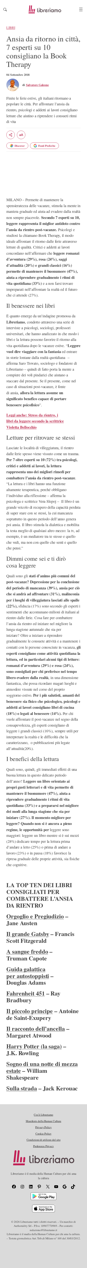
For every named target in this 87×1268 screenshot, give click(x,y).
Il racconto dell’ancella (35, 1028)
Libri (10, 27)
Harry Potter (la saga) (34, 1046)
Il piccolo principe (29, 1010)
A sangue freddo (27, 951)
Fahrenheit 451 (25, 993)
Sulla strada (21, 1088)
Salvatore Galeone (37, 85)
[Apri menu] (81, 9)
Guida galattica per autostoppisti (27, 972)
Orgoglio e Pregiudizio (35, 916)
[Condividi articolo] (10, 135)
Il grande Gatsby (27, 933)
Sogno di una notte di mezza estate (42, 1067)
